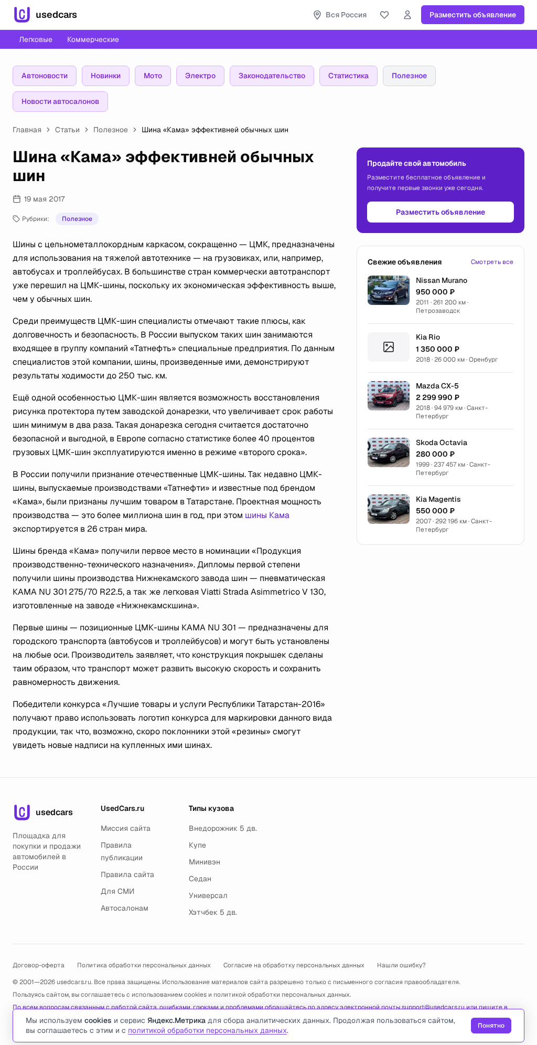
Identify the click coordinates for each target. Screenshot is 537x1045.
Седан (200, 878)
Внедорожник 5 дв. (223, 828)
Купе (197, 845)
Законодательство (272, 75)
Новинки (106, 75)
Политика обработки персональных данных (144, 965)
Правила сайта (127, 874)
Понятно (491, 1025)
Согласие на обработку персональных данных (293, 965)
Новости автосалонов (60, 101)
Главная (27, 129)
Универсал (208, 895)
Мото (153, 75)
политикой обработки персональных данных (281, 994)
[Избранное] (384, 14)
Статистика (348, 75)
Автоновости (45, 75)
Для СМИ (117, 891)
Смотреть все (492, 262)
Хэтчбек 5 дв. (213, 912)
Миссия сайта (126, 828)
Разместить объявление (472, 14)
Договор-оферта (39, 965)
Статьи (67, 129)
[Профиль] (407, 14)
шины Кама (267, 515)
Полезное (409, 75)
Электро (200, 75)
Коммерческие (93, 39)
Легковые (35, 39)
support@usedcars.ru (433, 1007)
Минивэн (204, 862)
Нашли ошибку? (401, 965)
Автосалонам (124, 908)
